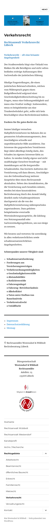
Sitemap (11, 328)
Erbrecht (10, 478)
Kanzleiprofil (10, 441)
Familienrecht (13, 485)
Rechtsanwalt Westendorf (17, 434)
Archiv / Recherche (14, 447)
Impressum (12, 320)
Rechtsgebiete (12, 453)
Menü (44, 9)
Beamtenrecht (13, 466)
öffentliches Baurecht (17, 472)
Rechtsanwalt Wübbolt (16, 428)
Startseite (9, 422)
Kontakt (8, 510)
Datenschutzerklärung (18, 324)
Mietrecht (11, 491)
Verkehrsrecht (13, 497)
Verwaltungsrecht (15, 504)
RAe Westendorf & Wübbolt (15, 518)
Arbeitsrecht (12, 460)
